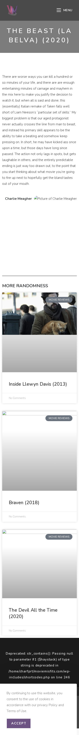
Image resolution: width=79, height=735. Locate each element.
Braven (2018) (24, 503)
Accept (18, 723)
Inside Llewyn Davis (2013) (38, 384)
